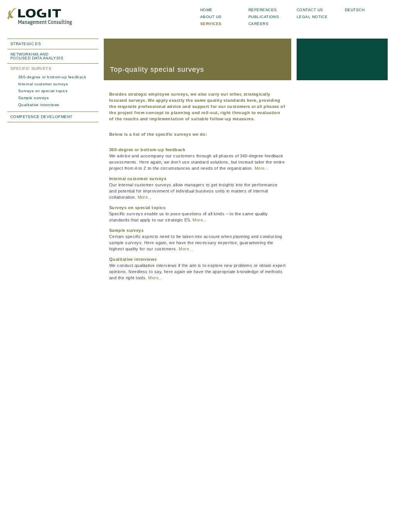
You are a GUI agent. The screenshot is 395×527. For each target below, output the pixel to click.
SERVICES (211, 24)
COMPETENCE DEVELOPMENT (41, 117)
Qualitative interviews (38, 105)
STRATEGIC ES (25, 44)
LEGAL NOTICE (312, 17)
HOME (206, 10)
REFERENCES (262, 10)
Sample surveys (33, 98)
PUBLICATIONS (263, 17)
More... (262, 168)
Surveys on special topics (43, 91)
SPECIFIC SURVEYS (30, 68)
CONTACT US (310, 10)
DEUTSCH (355, 10)
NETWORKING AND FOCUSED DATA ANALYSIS (36, 56)
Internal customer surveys (43, 84)
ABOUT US (211, 17)
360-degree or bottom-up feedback (52, 77)
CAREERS (258, 24)
